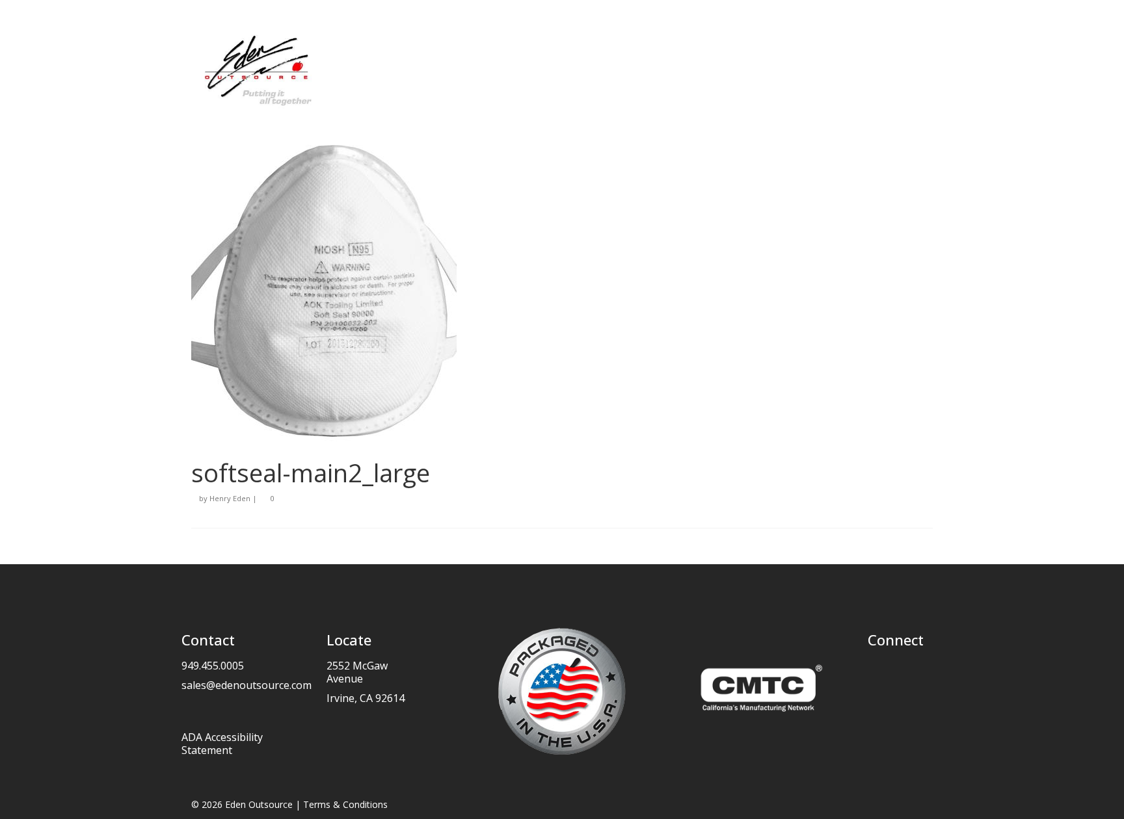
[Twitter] (895, 669)
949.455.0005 (212, 665)
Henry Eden (229, 498)
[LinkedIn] (912, 669)
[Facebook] (877, 669)
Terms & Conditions (345, 804)
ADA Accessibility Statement (222, 743)
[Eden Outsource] (308, 70)
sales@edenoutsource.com (246, 685)
